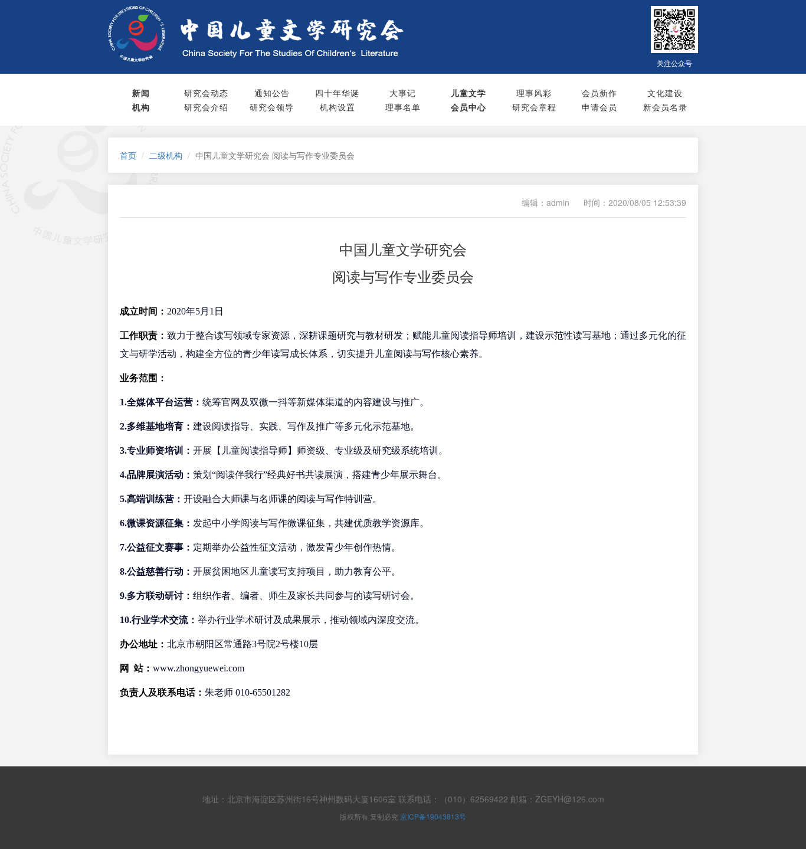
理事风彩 (534, 93)
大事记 (402, 93)
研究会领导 (272, 107)
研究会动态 (206, 93)
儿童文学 (468, 93)
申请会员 (599, 107)
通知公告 (272, 93)
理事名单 (403, 107)
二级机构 (165, 155)
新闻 (141, 93)
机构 (141, 107)
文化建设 (665, 93)
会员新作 (599, 93)
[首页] (301, 34)
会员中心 (468, 107)
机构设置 (337, 107)
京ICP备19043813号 (433, 816)
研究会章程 (534, 107)
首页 (128, 155)
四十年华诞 (337, 93)
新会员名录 (665, 107)
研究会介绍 (206, 107)
